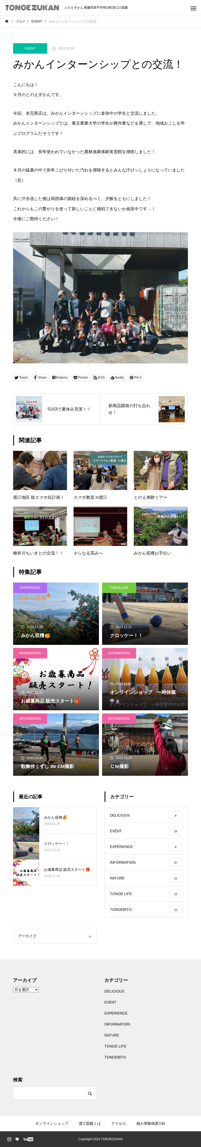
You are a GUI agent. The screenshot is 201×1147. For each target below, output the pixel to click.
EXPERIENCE (30, 588)
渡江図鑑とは (90, 1123)
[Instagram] (9, 1139)
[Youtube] (28, 1139)
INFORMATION (30, 653)
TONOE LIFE (119, 588)
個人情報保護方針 (151, 1123)
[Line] (17, 1139)
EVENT (30, 48)
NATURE (111, 1035)
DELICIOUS (114, 991)
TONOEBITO (115, 1057)
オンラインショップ (51, 1123)
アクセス (118, 1123)
